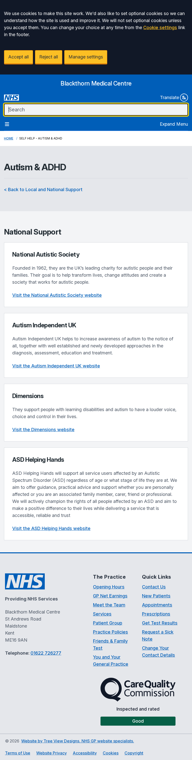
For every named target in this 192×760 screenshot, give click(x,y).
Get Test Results (160, 623)
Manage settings (85, 56)
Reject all (48, 56)
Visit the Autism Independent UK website (56, 365)
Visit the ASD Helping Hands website (51, 528)
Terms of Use (17, 752)
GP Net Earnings (110, 595)
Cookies (110, 752)
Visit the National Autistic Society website (57, 295)
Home (8, 138)
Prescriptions (156, 614)
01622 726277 (45, 653)
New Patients (156, 595)
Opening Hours (108, 586)
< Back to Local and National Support (43, 189)
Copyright (133, 752)
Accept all (18, 56)
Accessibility (85, 752)
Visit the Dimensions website (43, 429)
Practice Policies (110, 632)
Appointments (157, 604)
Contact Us (154, 586)
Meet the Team (109, 604)
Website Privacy (51, 752)
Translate (169, 97)
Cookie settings (160, 27)
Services (102, 614)
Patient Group (107, 623)
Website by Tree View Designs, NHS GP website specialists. (77, 740)
